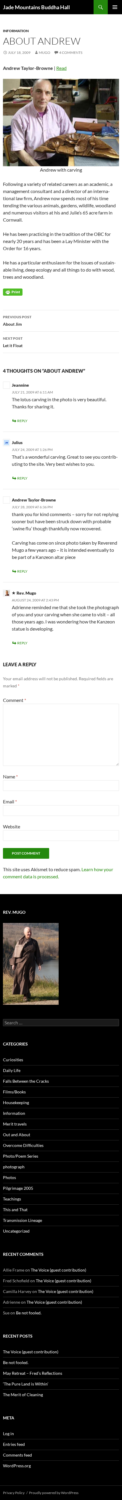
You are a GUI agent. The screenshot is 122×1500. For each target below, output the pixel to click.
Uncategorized (16, 1230)
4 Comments (70, 52)
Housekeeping (16, 1102)
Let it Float (13, 342)
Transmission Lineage (22, 1220)
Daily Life (11, 1070)
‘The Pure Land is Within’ (25, 1383)
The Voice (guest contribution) (58, 1269)
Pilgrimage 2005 (18, 1188)
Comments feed (17, 1454)
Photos (9, 1177)
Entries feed (14, 1444)
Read (61, 68)
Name (10, 776)
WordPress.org (17, 1465)
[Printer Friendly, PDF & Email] (13, 291)
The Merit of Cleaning (23, 1394)
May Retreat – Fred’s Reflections (32, 1373)
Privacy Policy (14, 1492)
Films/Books (14, 1091)
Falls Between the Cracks (26, 1081)
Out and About (16, 1134)
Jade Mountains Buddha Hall (36, 7)
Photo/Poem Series (20, 1156)
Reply (22, 421)
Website (11, 826)
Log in (8, 1433)
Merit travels (15, 1123)
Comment (14, 700)
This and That (15, 1209)
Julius (17, 442)
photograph (14, 1166)
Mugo (44, 52)
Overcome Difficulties (23, 1145)
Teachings (12, 1198)
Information (16, 31)
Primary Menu (115, 7)
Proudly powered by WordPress (53, 1492)
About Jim (17, 321)
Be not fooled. (28, 1312)
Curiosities (13, 1059)
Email (10, 801)
